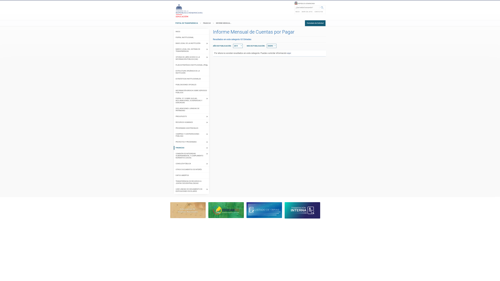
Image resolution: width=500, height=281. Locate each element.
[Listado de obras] (264, 210)
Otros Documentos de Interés (189, 169)
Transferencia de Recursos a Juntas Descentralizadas (188, 182)
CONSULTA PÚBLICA (183, 164)
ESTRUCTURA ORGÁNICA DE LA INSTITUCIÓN (188, 72)
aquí (289, 53)
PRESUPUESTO (181, 116)
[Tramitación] (302, 210)
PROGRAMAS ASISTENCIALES (187, 128)
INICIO (178, 32)
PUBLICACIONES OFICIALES (186, 85)
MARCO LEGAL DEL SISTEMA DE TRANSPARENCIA (188, 50)
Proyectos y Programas (186, 142)
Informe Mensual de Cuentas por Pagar (224, 23)
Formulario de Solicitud (315, 23)
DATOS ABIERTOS (182, 175)
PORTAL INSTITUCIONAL (185, 37)
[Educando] (226, 210)
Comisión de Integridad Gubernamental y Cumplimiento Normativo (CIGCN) (189, 156)
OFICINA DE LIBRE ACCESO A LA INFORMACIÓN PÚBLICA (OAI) (188, 58)
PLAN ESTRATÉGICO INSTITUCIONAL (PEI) (191, 65)
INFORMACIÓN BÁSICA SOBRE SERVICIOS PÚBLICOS (191, 92)
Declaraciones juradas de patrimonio (187, 109)
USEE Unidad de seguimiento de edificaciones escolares (189, 190)
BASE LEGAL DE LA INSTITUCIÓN (188, 43)
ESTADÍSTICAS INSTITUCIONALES (188, 79)
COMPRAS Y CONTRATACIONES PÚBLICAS (187, 135)
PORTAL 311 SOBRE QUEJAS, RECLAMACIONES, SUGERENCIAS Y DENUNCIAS (189, 100)
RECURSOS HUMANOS (184, 122)
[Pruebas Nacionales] (188, 210)
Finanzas (207, 23)
